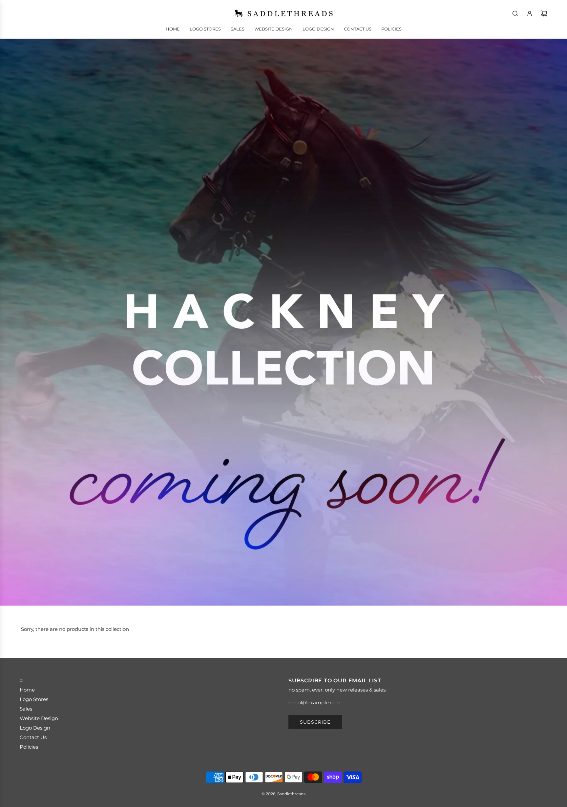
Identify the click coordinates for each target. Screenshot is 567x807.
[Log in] (529, 13)
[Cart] (544, 13)
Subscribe (315, 722)
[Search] (515, 13)
